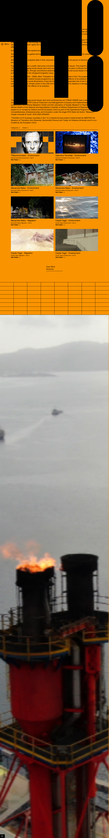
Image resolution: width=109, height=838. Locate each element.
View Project (15, 159)
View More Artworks (50, 268)
